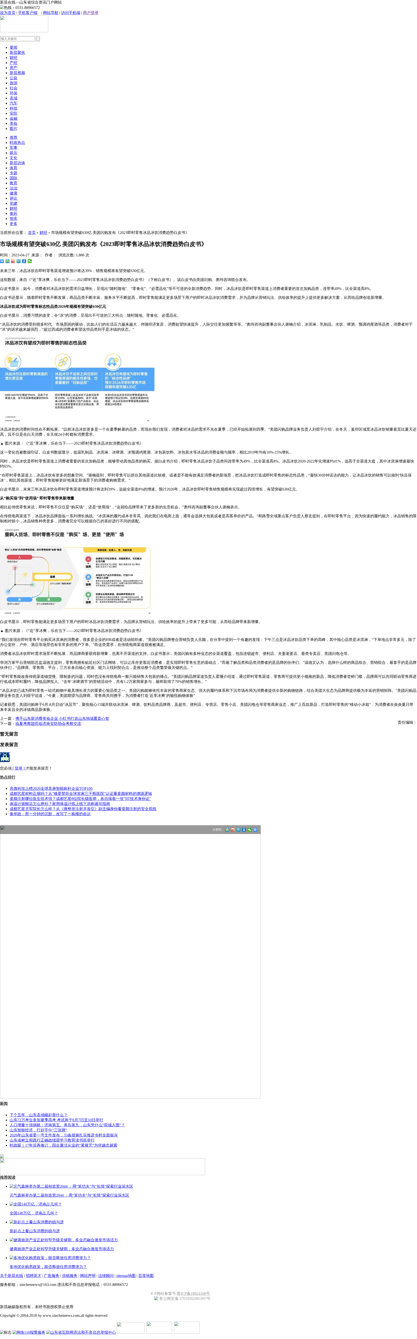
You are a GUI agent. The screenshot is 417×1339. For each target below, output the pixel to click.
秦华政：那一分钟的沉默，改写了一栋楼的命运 (50, 814)
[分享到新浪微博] (13, 261)
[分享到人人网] (24, 261)
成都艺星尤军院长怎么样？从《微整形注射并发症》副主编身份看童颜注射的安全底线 (83, 809)
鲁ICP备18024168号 (193, 1293)
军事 (13, 148)
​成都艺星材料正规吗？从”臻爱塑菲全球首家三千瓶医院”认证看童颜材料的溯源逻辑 (81, 794)
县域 (13, 98)
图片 (13, 128)
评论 (13, 198)
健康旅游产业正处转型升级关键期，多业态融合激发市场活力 (62, 1249)
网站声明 (88, 1276)
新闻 (4, 1103)
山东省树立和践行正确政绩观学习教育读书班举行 (52, 1140)
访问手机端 (70, 13)
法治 (13, 188)
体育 (13, 168)
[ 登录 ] (19, 768)
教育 (13, 183)
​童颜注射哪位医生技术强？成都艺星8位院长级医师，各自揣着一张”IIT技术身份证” (80, 799)
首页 (32, 233)
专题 (13, 173)
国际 (13, 178)
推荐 (13, 137)
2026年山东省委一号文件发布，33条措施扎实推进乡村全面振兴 (64, 1135)
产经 (13, 63)
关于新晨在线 (11, 1276)
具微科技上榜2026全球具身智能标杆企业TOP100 (51, 788)
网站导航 (50, 13)
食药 (13, 213)
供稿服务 (69, 1276)
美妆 (13, 123)
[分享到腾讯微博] (19, 261)
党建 (13, 203)
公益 (13, 78)
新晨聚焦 (17, 52)
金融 (13, 118)
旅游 (13, 83)
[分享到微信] (30, 261)
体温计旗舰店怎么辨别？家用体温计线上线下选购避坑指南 (60, 804)
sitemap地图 (126, 1276)
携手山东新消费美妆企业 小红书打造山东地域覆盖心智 (62, 718)
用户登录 (90, 13)
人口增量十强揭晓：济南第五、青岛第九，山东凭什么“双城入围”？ (67, 1125)
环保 (13, 93)
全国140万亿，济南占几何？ (34, 1213)
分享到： (218, 829)
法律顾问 (106, 1276)
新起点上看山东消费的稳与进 (35, 1231)
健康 (13, 193)
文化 (13, 158)
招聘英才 (33, 1276)
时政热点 (17, 142)
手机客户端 (27, 13)
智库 (13, 219)
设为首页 (7, 13)
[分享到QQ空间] (8, 261)
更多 (13, 224)
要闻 (13, 47)
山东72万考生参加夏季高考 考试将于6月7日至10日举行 (56, 1120)
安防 (13, 113)
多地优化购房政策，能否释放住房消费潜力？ (48, 1267)
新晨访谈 (17, 163)
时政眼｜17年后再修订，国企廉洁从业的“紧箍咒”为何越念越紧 (63, 1145)
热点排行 (7, 777)
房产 (13, 68)
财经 (13, 58)
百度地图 (146, 1276)
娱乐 (13, 153)
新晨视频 (17, 73)
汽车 (13, 103)
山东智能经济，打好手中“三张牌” (38, 1130)
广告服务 (51, 1276)
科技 (13, 108)
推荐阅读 (7, 1177)
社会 (13, 88)
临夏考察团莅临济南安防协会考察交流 (48, 724)
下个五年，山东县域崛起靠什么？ (39, 1115)
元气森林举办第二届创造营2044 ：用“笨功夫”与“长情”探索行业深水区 (69, 1195)
